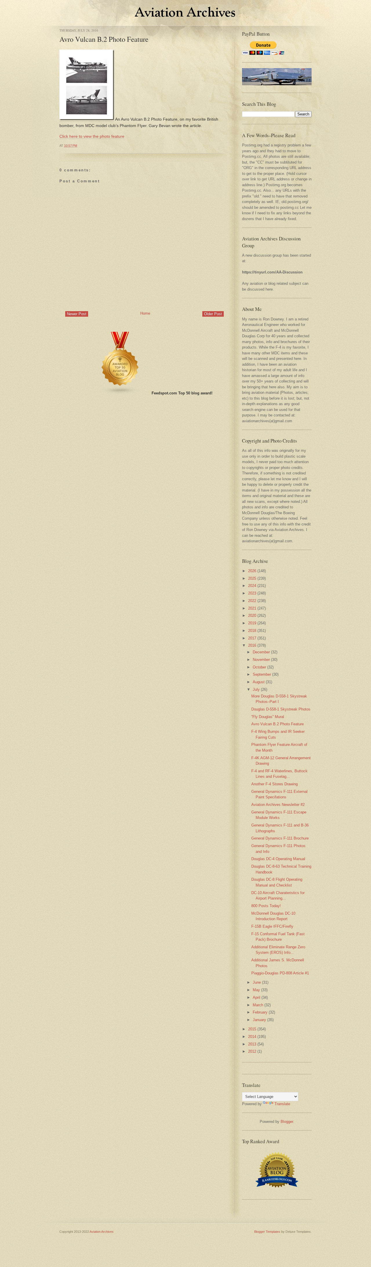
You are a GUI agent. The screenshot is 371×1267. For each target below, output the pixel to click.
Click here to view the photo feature (91, 136)
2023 (252, 593)
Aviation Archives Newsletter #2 (278, 804)
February (260, 1012)
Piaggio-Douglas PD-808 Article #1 (280, 973)
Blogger (287, 1121)
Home (145, 313)
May (256, 990)
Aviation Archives (102, 1231)
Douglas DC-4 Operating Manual (278, 859)
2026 (252, 571)
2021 (252, 608)
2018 (252, 630)
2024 (252, 585)
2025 (252, 578)
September (262, 674)
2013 (252, 1044)
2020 (252, 615)
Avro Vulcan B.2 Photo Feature (103, 39)
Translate (282, 1104)
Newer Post (76, 314)
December (261, 652)
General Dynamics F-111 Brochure (280, 838)
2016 (252, 645)
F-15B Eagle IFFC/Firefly (272, 926)
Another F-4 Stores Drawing (274, 784)
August (259, 682)
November (261, 659)
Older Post (213, 314)
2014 (252, 1036)
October (259, 667)
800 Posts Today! (266, 906)
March (258, 1005)
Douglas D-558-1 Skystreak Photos (280, 709)
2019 (252, 623)
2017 (252, 638)
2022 (252, 601)
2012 (252, 1051)
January (259, 1020)
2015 (252, 1029)
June (257, 982)
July (256, 689)
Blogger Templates (267, 1231)
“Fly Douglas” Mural (267, 717)
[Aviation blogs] (120, 393)
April (256, 997)
